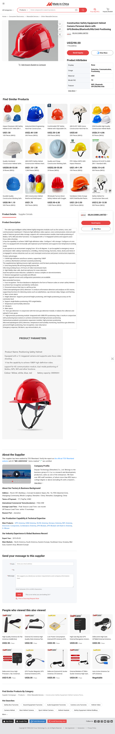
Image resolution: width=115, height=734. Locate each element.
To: (14, 570)
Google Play (21, 721)
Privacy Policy (92, 728)
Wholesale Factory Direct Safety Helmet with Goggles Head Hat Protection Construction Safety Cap (57, 197)
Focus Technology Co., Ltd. (42, 728)
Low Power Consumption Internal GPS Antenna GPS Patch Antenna (56, 639)
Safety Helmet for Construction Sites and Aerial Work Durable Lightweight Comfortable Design (100, 197)
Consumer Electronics (16, 16)
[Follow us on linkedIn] (111, 721)
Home (4, 16)
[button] (3, 3)
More (4, 714)
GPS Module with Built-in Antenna (59, 526)
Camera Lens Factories (79, 705)
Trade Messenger (38, 721)
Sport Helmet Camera (46, 710)
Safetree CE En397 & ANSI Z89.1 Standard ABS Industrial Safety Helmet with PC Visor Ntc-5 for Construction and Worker (101, 162)
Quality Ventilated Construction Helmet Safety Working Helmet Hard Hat (12, 162)
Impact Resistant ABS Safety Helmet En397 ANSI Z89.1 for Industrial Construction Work (13, 127)
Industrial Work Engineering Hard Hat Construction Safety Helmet (34, 127)
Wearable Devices (33, 16)
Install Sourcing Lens (58, 721)
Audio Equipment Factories (56, 705)
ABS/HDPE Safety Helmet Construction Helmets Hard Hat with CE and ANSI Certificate (34, 162)
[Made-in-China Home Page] (57, 4)
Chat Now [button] (103, 53)
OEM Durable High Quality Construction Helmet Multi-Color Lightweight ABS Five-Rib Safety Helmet (101, 127)
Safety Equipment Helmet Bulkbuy (86, 710)
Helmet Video (96, 705)
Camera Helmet (9, 710)
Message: (11, 576)
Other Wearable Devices (49, 16)
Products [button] (23, 10)
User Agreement (70, 728)
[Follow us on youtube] (105, 721)
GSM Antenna (30, 523)
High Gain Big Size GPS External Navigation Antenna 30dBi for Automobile (80, 639)
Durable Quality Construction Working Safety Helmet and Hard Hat (13, 197)
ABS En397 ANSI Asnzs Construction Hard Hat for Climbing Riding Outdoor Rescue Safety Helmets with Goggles (79, 127)
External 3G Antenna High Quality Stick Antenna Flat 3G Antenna (34, 639)
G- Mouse (5, 528)
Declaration (81, 728)
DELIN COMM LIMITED (80, 33)
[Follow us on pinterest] (108, 721)
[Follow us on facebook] (95, 721)
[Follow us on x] (98, 721)
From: (13, 564)
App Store (8, 721)
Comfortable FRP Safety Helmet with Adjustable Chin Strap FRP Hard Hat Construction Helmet (57, 127)
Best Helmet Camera (27, 710)
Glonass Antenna (55, 523)
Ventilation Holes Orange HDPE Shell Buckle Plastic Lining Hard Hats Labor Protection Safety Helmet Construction (78, 197)
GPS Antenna (20, 523)
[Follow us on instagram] (102, 721)
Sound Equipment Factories (32, 705)
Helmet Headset (63, 710)
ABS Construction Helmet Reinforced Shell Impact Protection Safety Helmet (34, 197)
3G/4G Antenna (42, 523)
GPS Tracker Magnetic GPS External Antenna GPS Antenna (34, 673)
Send (19, 594)
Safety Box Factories (11, 705)
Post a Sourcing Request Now (27, 598)
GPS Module (41, 526)
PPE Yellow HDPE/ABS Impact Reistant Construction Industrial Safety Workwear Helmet (78, 162)
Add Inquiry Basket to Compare (33, 65)
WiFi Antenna (67, 523)
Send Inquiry (78, 53)
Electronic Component (10, 526)
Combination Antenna (28, 526)
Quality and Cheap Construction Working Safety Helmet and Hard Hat (57, 162)
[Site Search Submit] (83, 10)
